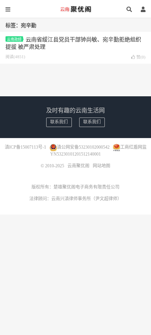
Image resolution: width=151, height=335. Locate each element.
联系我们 (59, 121)
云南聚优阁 (75, 9)
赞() (141, 57)
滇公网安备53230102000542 (83, 146)
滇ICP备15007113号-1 (25, 146)
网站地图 (101, 165)
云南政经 (14, 39)
